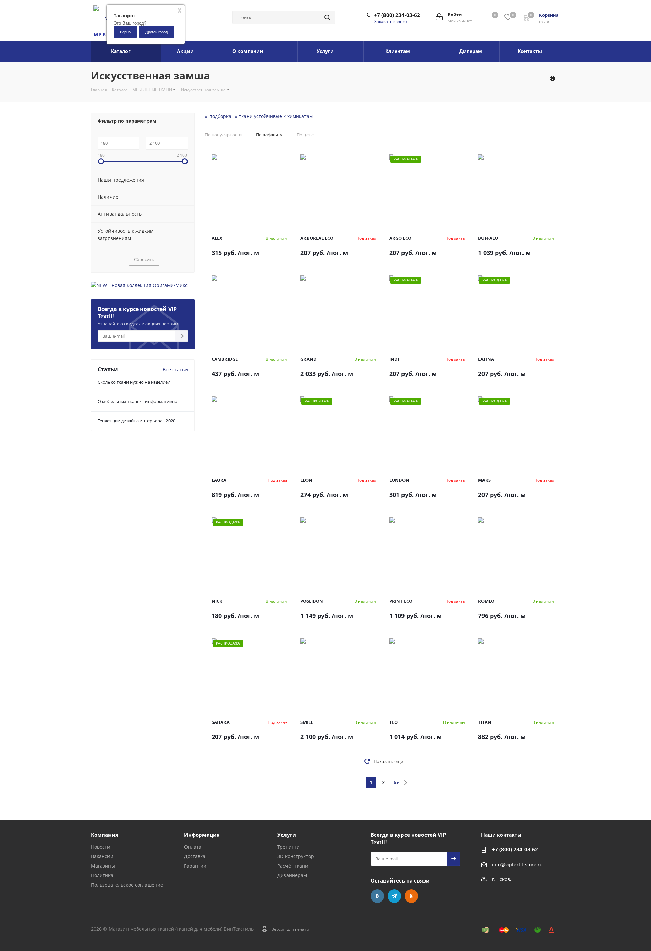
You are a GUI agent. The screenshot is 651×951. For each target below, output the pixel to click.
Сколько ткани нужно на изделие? (134, 382)
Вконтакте (377, 896)
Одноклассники (411, 896)
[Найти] (327, 17)
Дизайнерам (292, 875)
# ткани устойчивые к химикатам (274, 116)
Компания (104, 834)
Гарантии (195, 866)
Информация (202, 834)
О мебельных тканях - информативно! (138, 401)
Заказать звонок (390, 21)
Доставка (194, 856)
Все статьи (175, 369)
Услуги (286, 834)
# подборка (218, 116)
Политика (102, 875)
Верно (125, 31)
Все (395, 782)
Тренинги (288, 847)
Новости (100, 847)
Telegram (394, 896)
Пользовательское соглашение (127, 884)
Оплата (192, 847)
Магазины (103, 866)
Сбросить (144, 259)
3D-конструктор (295, 856)
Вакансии (102, 856)
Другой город (156, 31)
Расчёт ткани (292, 866)
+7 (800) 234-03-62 (397, 15)
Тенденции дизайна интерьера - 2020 (136, 421)
